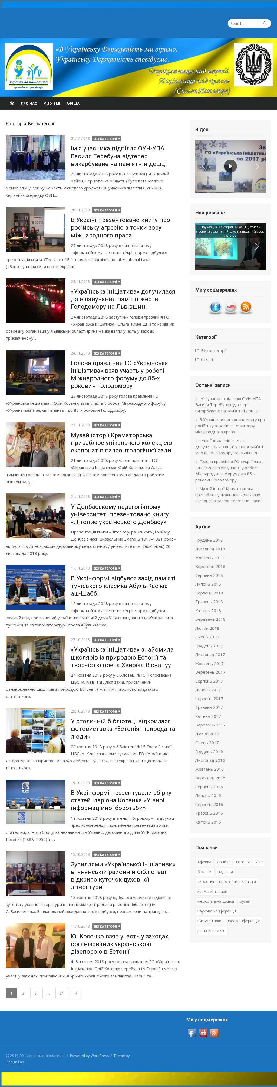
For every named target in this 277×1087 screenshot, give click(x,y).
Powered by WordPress (89, 1055)
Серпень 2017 (209, 681)
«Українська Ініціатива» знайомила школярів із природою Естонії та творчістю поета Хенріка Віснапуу (122, 657)
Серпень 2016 (209, 786)
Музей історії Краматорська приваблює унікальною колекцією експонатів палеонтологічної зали (121, 443)
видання (225, 871)
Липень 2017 (208, 689)
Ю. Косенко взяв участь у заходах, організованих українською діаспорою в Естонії (120, 944)
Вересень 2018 (210, 566)
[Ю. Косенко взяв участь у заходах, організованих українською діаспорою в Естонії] (35, 945)
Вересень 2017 (210, 672)
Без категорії (105, 139)
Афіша (73, 103)
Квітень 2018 (208, 610)
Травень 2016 (209, 813)
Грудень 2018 (209, 540)
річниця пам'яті (211, 930)
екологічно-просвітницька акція (226, 881)
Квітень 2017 (208, 716)
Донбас (223, 861)
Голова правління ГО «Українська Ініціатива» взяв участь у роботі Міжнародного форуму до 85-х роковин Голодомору (229, 471)
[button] (203, 166)
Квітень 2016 (208, 822)
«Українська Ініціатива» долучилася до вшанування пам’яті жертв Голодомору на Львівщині (123, 299)
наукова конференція (217, 911)
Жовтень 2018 (209, 557)
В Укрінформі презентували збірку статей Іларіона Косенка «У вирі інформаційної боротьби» (121, 800)
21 (62, 993)
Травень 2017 (209, 707)
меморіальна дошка (215, 901)
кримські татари (212, 891)
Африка (204, 861)
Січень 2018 (207, 636)
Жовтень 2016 (209, 769)
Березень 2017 (210, 725)
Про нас (29, 103)
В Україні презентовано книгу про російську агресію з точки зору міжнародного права (120, 227)
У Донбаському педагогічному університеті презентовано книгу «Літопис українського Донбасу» (120, 514)
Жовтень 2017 (209, 663)
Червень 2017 (209, 698)
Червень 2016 (209, 804)
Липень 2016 (208, 795)
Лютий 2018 (207, 628)
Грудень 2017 (209, 645)
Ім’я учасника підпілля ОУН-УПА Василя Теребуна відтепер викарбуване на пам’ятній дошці (119, 156)
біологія (204, 871)
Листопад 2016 (210, 760)
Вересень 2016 (210, 777)
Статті (207, 359)
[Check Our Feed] (245, 313)
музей (244, 901)
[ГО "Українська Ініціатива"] (138, 67)
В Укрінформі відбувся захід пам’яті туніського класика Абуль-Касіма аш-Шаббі (123, 586)
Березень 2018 (210, 619)
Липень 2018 (208, 584)
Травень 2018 (209, 601)
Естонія (243, 861)
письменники (209, 920)
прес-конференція (243, 920)
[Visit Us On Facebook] (215, 313)
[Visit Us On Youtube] (230, 313)
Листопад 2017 (210, 654)
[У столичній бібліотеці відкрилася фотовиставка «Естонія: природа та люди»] (35, 730)
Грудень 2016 (209, 751)
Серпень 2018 (209, 575)
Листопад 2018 (210, 548)
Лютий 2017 (207, 734)
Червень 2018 (209, 593)
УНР (259, 861)
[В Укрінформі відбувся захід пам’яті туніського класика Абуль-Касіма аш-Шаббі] (35, 587)
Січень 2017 (207, 742)
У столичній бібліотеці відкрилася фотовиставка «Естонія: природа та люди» (123, 729)
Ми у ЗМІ (51, 103)
